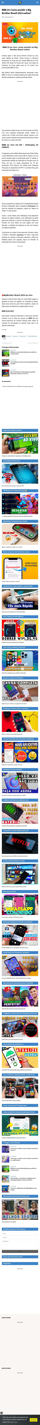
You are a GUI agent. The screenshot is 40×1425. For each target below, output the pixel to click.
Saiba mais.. (14, 1422)
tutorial (4, 338)
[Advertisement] (20, 107)
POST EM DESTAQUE (32, 336)
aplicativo (8, 336)
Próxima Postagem (32, 343)
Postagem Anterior (7, 343)
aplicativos (15, 336)
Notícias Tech (23, 336)
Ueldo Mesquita (8, 17)
